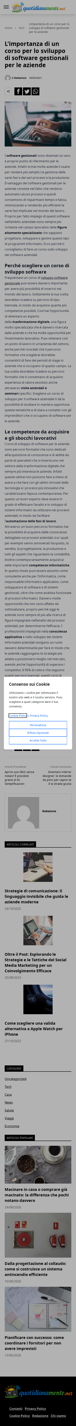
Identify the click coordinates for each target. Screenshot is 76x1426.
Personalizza (38, 725)
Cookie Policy (18, 715)
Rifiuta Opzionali (38, 733)
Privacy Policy (39, 715)
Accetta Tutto (38, 740)
